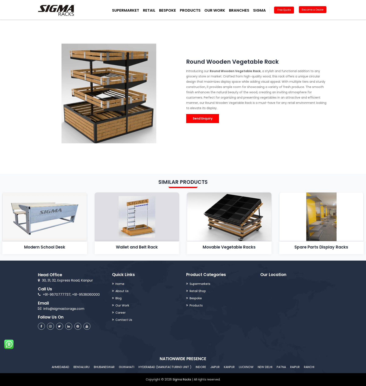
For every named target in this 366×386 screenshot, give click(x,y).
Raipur (295, 367)
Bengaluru (81, 367)
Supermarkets (200, 284)
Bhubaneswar (104, 367)
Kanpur (229, 367)
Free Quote (284, 10)
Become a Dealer (313, 9)
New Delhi (265, 367)
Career (120, 312)
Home (119, 284)
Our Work (214, 10)
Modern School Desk (44, 247)
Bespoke (167, 10)
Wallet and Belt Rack (137, 247)
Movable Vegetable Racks (229, 247)
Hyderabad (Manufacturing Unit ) (165, 367)
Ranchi (309, 367)
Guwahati (126, 367)
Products (196, 305)
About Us (122, 291)
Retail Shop (198, 291)
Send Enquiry (202, 118)
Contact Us (123, 320)
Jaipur (215, 367)
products (190, 10)
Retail (149, 10)
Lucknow (246, 367)
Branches (239, 10)
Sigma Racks (182, 379)
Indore (201, 367)
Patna (281, 367)
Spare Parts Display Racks (321, 247)
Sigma (259, 10)
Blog (118, 298)
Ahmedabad (60, 367)
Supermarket (125, 10)
